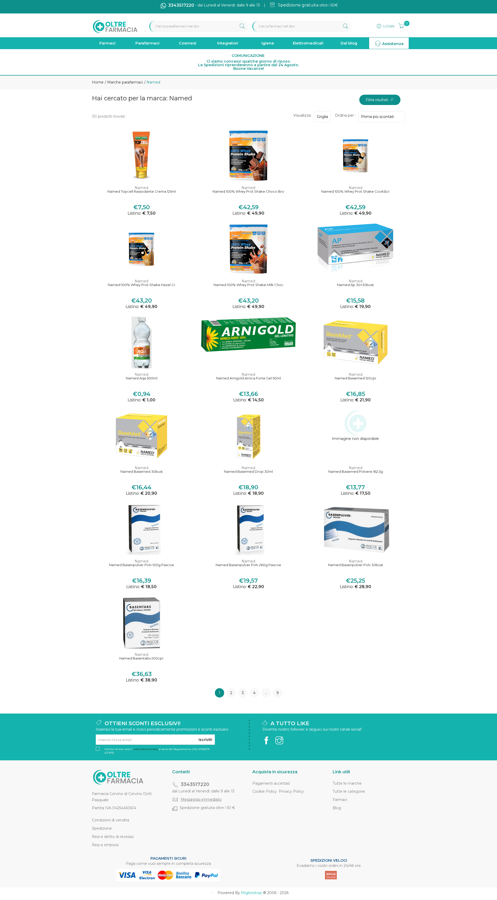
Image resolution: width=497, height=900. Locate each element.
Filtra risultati (378, 100)
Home (98, 82)
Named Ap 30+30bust (355, 285)
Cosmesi (187, 43)
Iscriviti (205, 739)
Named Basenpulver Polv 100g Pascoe (141, 565)
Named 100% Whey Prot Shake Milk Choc (248, 285)
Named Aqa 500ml (141, 378)
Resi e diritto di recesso (113, 836)
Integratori (227, 43)
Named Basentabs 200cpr (141, 658)
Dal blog (349, 43)
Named (141, 187)
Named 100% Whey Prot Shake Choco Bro (248, 191)
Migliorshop (251, 892)
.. (266, 693)
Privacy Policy (291, 791)
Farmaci (107, 43)
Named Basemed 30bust (141, 472)
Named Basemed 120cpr (355, 378)
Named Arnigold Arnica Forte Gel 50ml (248, 378)
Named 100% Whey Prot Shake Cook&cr (355, 191)
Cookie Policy (264, 791)
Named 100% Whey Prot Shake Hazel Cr (141, 285)
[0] (399, 25)
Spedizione (102, 828)
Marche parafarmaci (124, 82)
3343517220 (195, 784)
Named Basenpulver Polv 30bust (355, 565)
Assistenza (392, 43)
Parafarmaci (147, 43)
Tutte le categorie (349, 791)
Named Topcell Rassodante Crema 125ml (141, 191)
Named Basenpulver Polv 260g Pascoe (248, 565)
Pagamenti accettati (271, 783)
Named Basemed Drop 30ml (248, 472)
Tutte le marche (347, 783)
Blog (337, 808)
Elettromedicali (308, 43)
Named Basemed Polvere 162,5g (355, 472)
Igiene (267, 43)
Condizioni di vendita (110, 820)
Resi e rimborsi (105, 845)
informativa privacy (145, 749)
